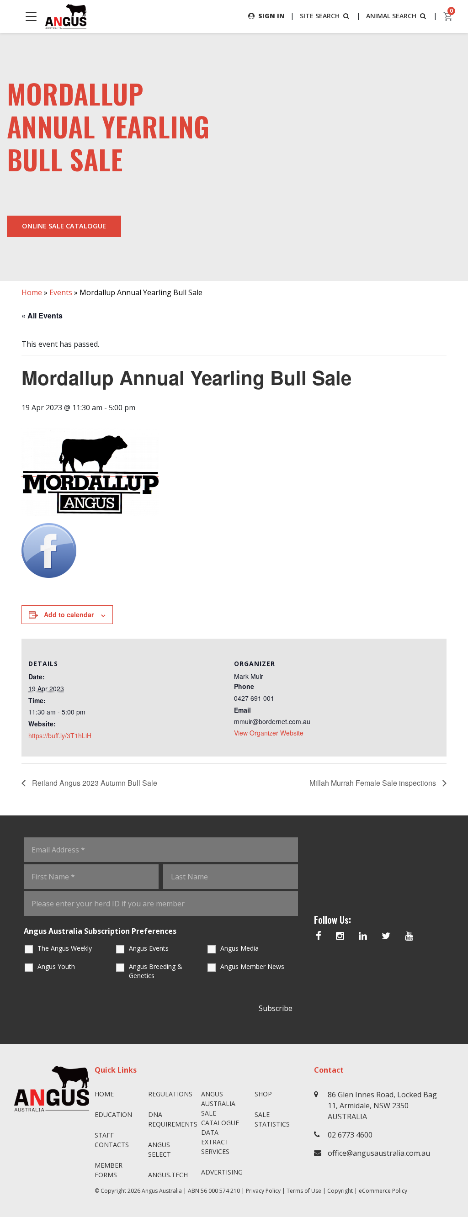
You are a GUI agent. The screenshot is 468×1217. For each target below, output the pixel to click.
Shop (263, 1094)
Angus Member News (252, 966)
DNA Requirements (171, 1119)
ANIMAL (391, 15)
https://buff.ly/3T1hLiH (59, 735)
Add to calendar (69, 614)
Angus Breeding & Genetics (155, 971)
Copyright (340, 1191)
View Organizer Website (268, 732)
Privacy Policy (263, 1191)
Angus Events (149, 948)
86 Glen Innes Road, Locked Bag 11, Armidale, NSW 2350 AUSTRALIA (382, 1106)
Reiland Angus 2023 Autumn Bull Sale (93, 783)
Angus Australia (162, 1191)
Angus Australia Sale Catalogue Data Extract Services (220, 1123)
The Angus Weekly (64, 948)
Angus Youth (56, 966)
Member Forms (108, 1170)
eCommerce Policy (383, 1191)
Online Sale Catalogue (64, 226)
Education (113, 1114)
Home (31, 292)
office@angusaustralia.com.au (379, 1153)
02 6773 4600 (350, 1135)
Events (60, 292)
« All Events (42, 315)
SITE (320, 15)
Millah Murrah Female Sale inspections (373, 783)
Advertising (222, 1172)
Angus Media (239, 948)
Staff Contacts (112, 1140)
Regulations (170, 1094)
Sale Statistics (272, 1119)
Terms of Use (304, 1191)
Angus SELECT (159, 1149)
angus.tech (168, 1174)
